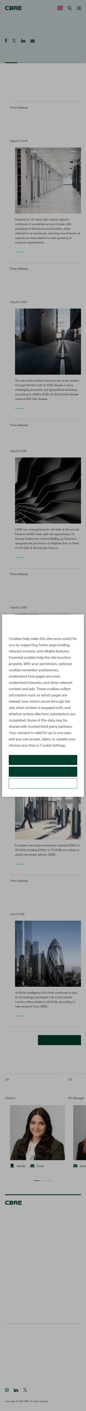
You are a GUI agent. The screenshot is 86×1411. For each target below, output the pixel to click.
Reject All (43, 771)
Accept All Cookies (43, 759)
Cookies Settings (43, 783)
